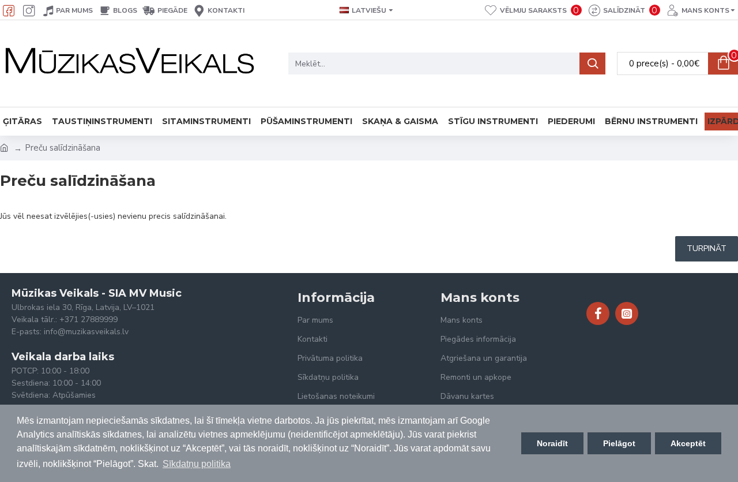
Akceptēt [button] (688, 443)
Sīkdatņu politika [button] (197, 464)
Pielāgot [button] (619, 443)
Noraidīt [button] (552, 443)
